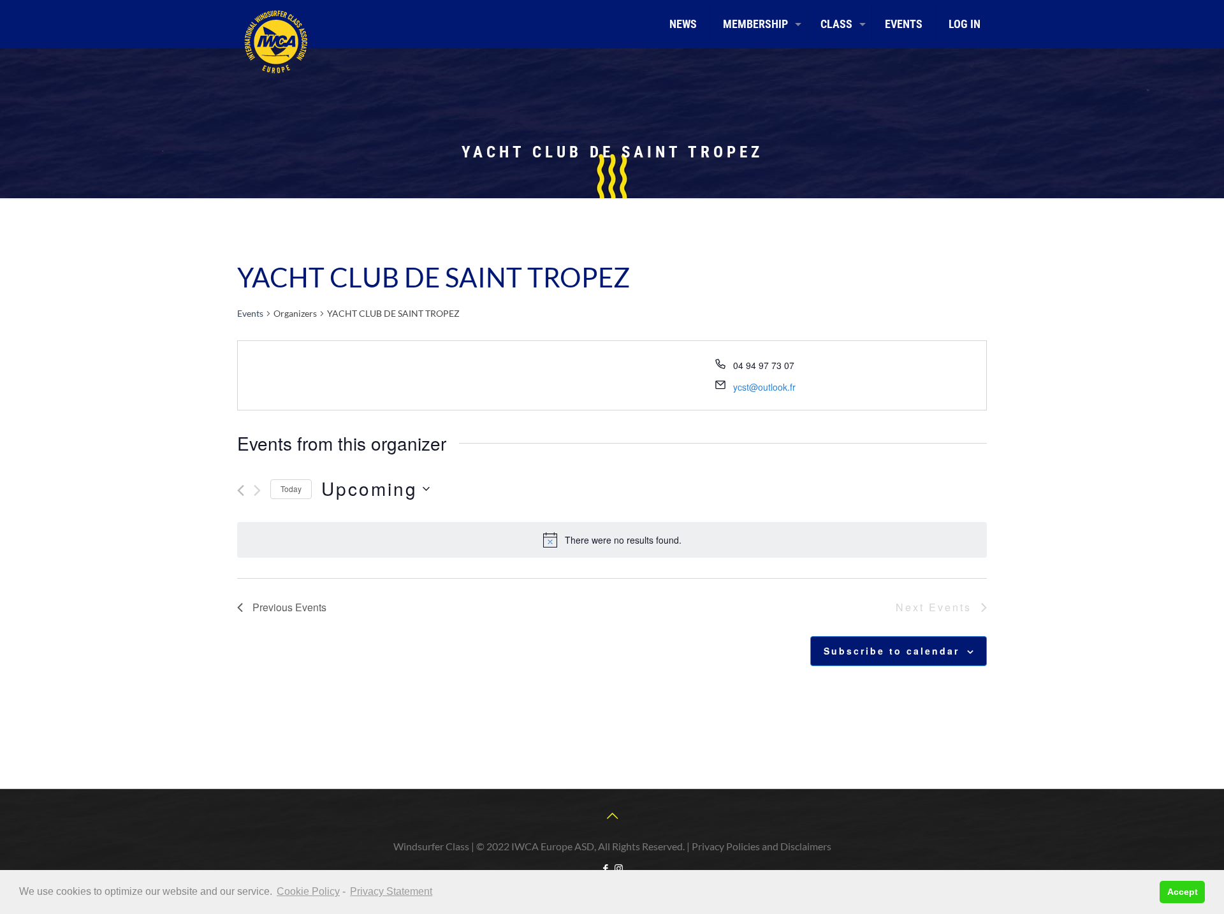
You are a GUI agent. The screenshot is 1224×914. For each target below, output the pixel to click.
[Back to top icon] (612, 815)
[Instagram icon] (618, 868)
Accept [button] (1182, 892)
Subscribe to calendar (891, 650)
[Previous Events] (240, 490)
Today (291, 488)
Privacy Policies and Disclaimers (761, 846)
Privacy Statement (391, 891)
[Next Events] (257, 490)
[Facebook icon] (605, 868)
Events (250, 313)
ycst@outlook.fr (764, 387)
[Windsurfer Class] (275, 41)
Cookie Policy (308, 891)
